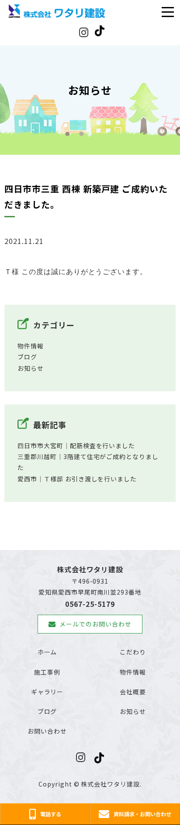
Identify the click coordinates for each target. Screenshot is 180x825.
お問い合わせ (47, 731)
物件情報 (30, 345)
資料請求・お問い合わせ (142, 814)
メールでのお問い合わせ (95, 624)
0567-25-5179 (90, 604)
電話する (50, 814)
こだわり (133, 651)
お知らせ (30, 368)
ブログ (27, 356)
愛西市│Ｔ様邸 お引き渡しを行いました (77, 478)
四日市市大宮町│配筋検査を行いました (76, 445)
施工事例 (47, 672)
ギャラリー (47, 691)
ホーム (47, 651)
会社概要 (133, 691)
